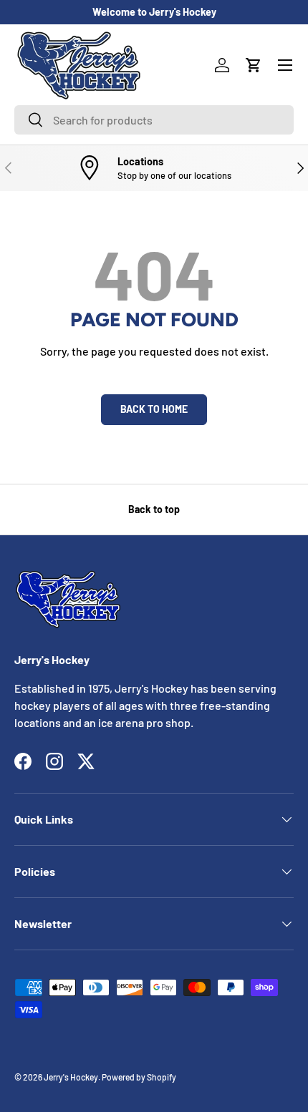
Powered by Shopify (139, 1077)
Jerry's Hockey (71, 1077)
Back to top (154, 509)
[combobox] (154, 120)
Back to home (154, 409)
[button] (253, 65)
